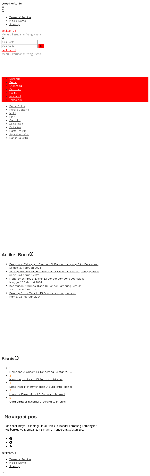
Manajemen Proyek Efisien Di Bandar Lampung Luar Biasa (47, 278)
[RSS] (10, 446)
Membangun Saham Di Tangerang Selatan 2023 (40, 372)
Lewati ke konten (12, 3)
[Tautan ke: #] (31, 254)
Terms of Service (20, 459)
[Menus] (3, 7)
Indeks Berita (17, 462)
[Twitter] (10, 442)
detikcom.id (9, 31)
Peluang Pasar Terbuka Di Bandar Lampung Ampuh (42, 293)
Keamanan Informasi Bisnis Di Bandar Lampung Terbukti (45, 286)
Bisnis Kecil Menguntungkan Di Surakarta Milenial (40, 386)
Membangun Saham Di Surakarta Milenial (35, 379)
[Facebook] (10, 439)
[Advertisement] (73, 64)
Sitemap (14, 466)
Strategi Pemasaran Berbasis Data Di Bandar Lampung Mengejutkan (54, 271)
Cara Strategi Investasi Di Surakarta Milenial (37, 401)
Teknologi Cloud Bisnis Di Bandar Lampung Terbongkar (50, 426)
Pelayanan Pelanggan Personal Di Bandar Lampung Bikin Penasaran (53, 264)
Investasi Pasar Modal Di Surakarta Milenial (37, 394)
